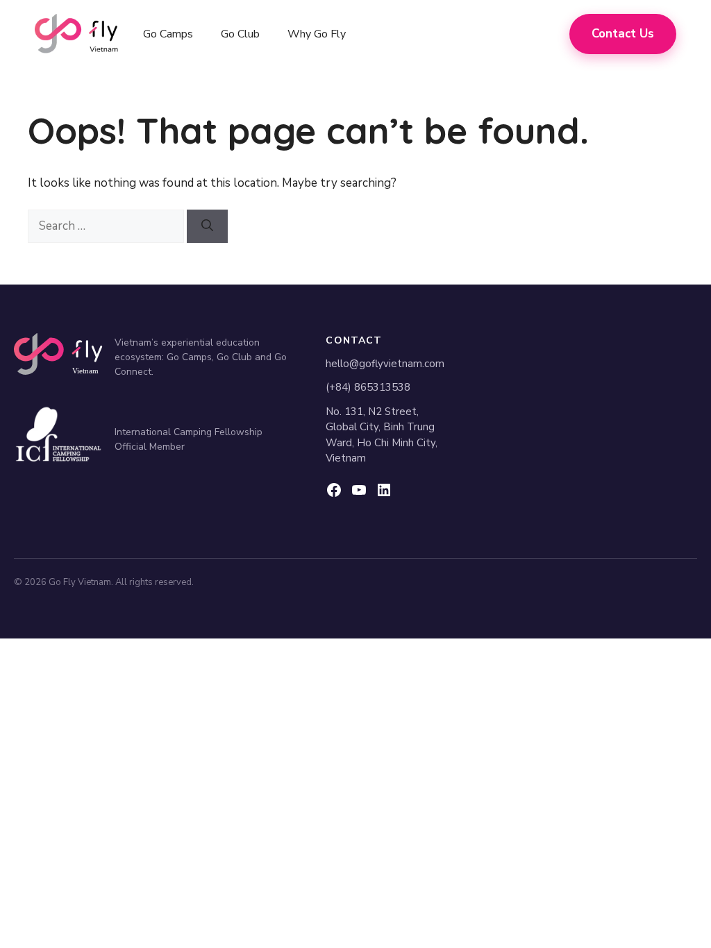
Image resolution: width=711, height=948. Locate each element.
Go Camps (168, 34)
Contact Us (623, 34)
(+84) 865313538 (368, 387)
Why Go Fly (316, 34)
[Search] (207, 226)
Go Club (240, 34)
